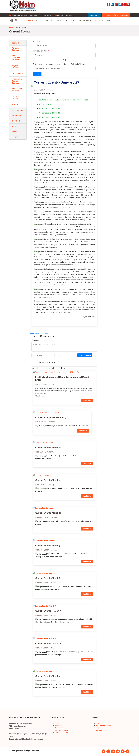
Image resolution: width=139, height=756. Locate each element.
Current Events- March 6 (48, 643)
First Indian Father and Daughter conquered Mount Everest (63, 100)
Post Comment (85, 355)
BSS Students (94, 15)
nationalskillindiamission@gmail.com (24, 15)
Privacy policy (60, 728)
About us (58, 725)
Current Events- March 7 (48, 611)
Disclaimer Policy (61, 732)
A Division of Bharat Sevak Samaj (116, 15)
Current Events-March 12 (49, 108)
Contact (125, 20)
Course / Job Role (41, 51)
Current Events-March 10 (49, 117)
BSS (97, 723)
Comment (35, 340)
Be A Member (84, 20)
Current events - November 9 (50, 417)
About (38, 20)
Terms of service (61, 730)
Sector (36, 41)
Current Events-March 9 (47, 545)
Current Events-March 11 (49, 113)
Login (116, 20)
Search (37, 74)
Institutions (98, 20)
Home (30, 20)
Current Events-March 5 (47, 676)
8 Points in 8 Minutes (47, 104)
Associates (61, 20)
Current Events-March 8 (47, 578)
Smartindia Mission (103, 725)
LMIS (72, 20)
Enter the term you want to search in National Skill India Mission (60, 64)
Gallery (108, 20)
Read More (87, 401)
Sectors (49, 20)
